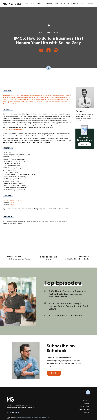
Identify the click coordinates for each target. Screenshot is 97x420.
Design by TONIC (37, 417)
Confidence (40, 95)
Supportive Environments (52, 102)
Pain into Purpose (28, 99)
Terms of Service (24, 417)
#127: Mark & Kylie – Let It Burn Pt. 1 (66, 315)
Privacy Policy (18, 417)
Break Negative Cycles (17, 95)
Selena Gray (32, 102)
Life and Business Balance (51, 97)
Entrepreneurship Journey (11, 97)
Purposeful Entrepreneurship (53, 99)
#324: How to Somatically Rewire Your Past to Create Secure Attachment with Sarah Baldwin (67, 294)
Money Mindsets (65, 97)
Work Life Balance (14, 104)
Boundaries (6, 95)
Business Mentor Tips (30, 95)
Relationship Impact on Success (18, 102)
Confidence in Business (51, 95)
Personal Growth (39, 99)
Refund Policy (30, 417)
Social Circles (40, 102)
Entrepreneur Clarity (65, 95)
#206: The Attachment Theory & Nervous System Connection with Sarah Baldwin (68, 306)
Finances (21, 97)
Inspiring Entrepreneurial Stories (34, 97)
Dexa (21, 211)
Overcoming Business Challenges (13, 99)
